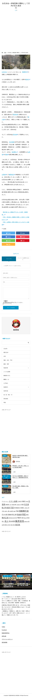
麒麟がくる (6, 379)
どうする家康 (7, 371)
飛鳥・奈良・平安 (8, 360)
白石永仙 (4, 72)
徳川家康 (11, 142)
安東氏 (22, 507)
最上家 (14, 514)
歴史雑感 (6, 398)
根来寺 (27, 79)
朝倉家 (19, 514)
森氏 (27, 514)
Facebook (4, 630)
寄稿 (5, 402)
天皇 (12, 508)
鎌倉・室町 (6, 364)
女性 (5, 356)
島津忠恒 (15, 114)
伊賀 (27, 501)
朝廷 (24, 514)
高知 (12, 524)
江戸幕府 (18, 518)
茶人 (6, 521)
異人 (3, 521)
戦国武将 (6, 367)
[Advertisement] (16, 31)
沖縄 (22, 517)
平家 (17, 511)
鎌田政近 (11, 174)
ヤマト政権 (13, 501)
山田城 (4, 174)
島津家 (4, 228)
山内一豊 (6, 511)
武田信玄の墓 (12, 517)
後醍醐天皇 (24, 511)
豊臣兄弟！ (6, 352)
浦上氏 (25, 517)
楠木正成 (5, 518)
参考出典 (4, 636)
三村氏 (19, 501)
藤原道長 (19, 521)
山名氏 (11, 511)
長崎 (6, 154)
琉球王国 (6, 391)
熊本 (28, 517)
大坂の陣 (13, 504)
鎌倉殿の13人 (7, 375)
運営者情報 (4, 642)
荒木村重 (12, 521)
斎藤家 (10, 514)
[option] (9, 581)
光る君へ (6, 348)
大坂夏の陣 (18, 504)
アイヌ (3, 501)
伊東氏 (23, 501)
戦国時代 (24, 72)
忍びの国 (4, 514)
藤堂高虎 (26, 521)
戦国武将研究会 (5, 633)
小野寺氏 (26, 507)
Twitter (3, 626)
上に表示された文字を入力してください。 (13, 302)
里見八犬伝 (7, 524)
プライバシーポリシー (7, 639)
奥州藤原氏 (17, 507)
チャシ (7, 501)
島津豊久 (14, 152)
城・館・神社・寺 (8, 394)
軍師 (16, 7)
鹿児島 (17, 525)
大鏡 (22, 504)
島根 (14, 511)
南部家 (7, 504)
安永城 (15, 134)
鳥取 (14, 524)
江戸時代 (6, 383)
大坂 (10, 504)
